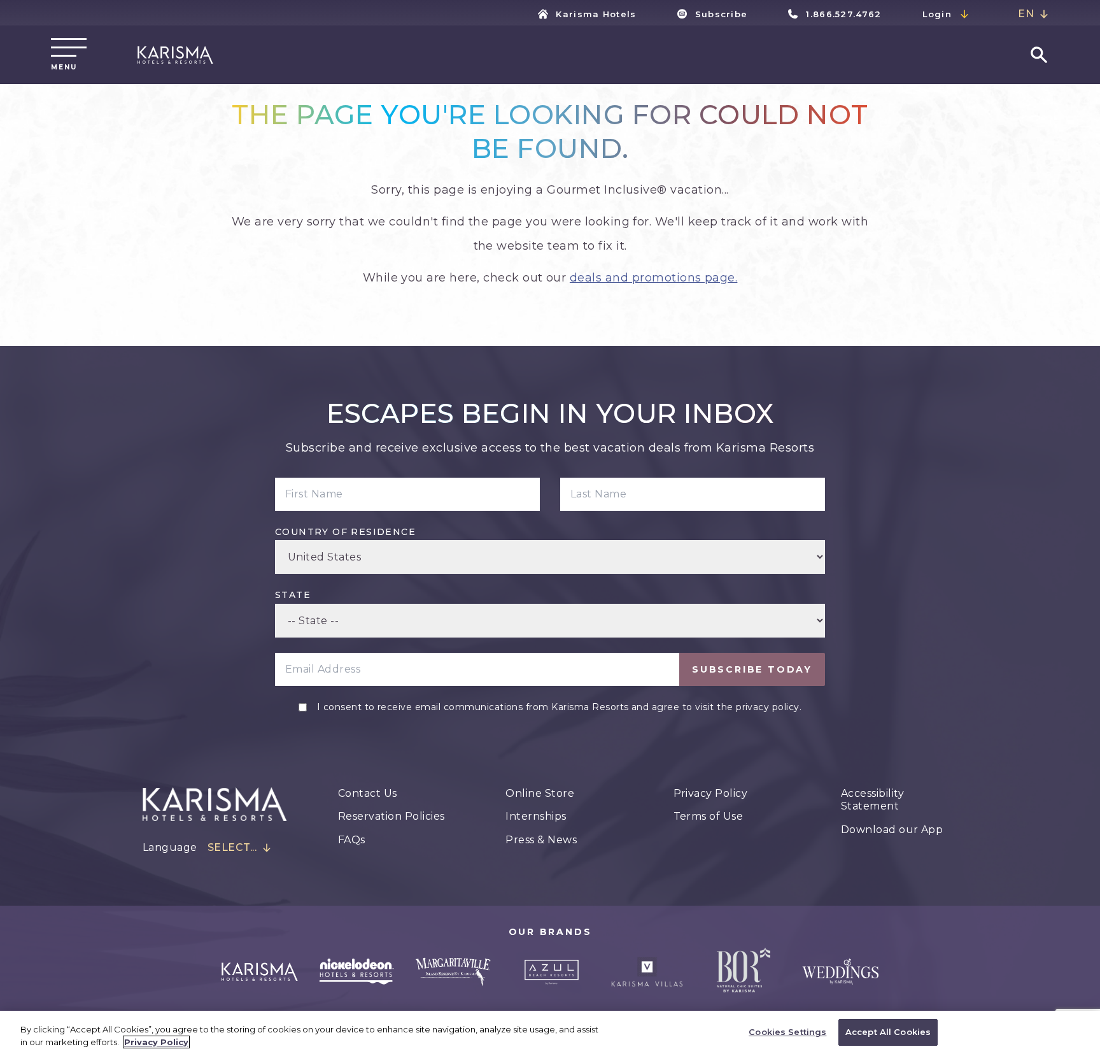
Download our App (892, 830)
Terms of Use (708, 816)
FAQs (351, 840)
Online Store (539, 793)
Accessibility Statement (872, 800)
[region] (550, 1033)
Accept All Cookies (888, 1032)
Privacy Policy (710, 793)
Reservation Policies (391, 816)
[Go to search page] (1039, 55)
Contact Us (367, 793)
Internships (535, 816)
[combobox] (1033, 14)
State (293, 595)
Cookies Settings (787, 1032)
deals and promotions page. (653, 278)
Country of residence (345, 532)
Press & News (541, 840)
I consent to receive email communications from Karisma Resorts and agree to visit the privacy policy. (559, 707)
